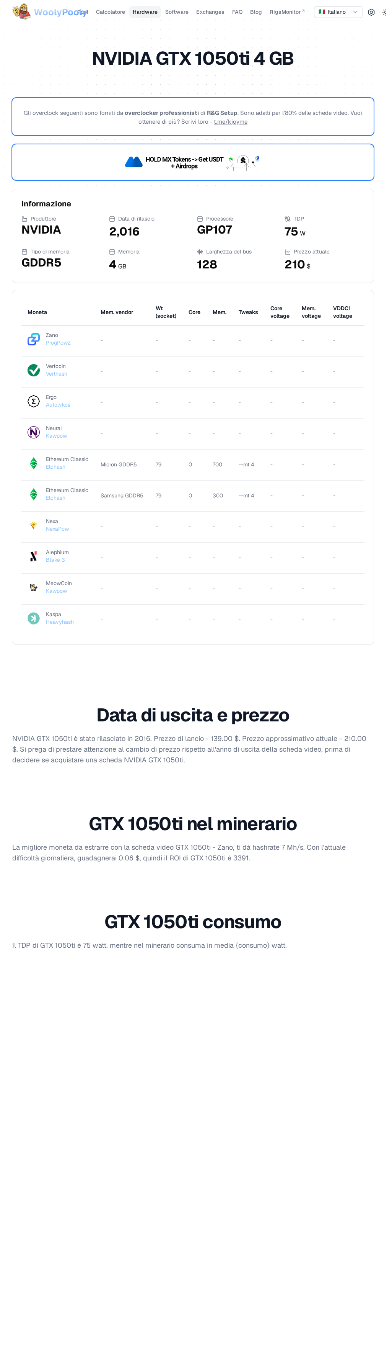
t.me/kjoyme (230, 121)
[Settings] (371, 12)
